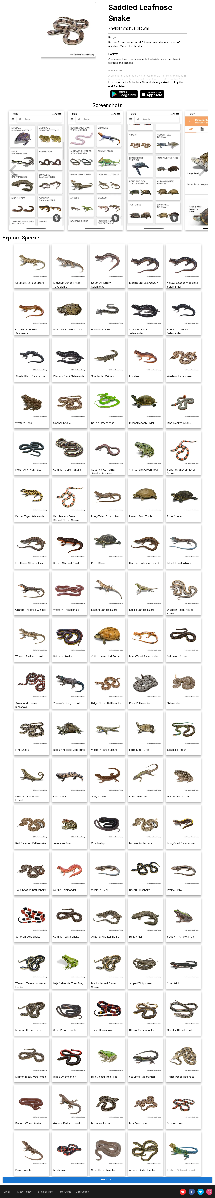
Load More (107, 1179)
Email (7, 1191)
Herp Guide (64, 1191)
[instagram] (209, 1192)
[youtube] (183, 1192)
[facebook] (192, 1192)
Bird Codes (82, 1191)
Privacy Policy (23, 1191)
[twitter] (200, 1192)
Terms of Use (44, 1191)
